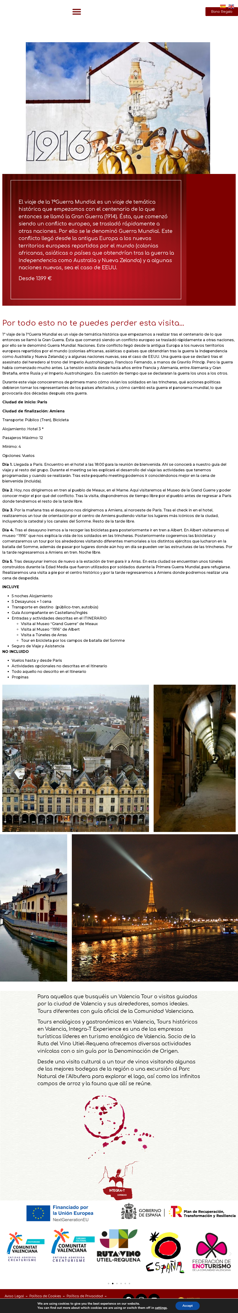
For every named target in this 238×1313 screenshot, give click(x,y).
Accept (187, 1305)
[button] (77, 12)
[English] (231, 6)
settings (161, 1308)
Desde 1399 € (35, 278)
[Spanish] (223, 6)
